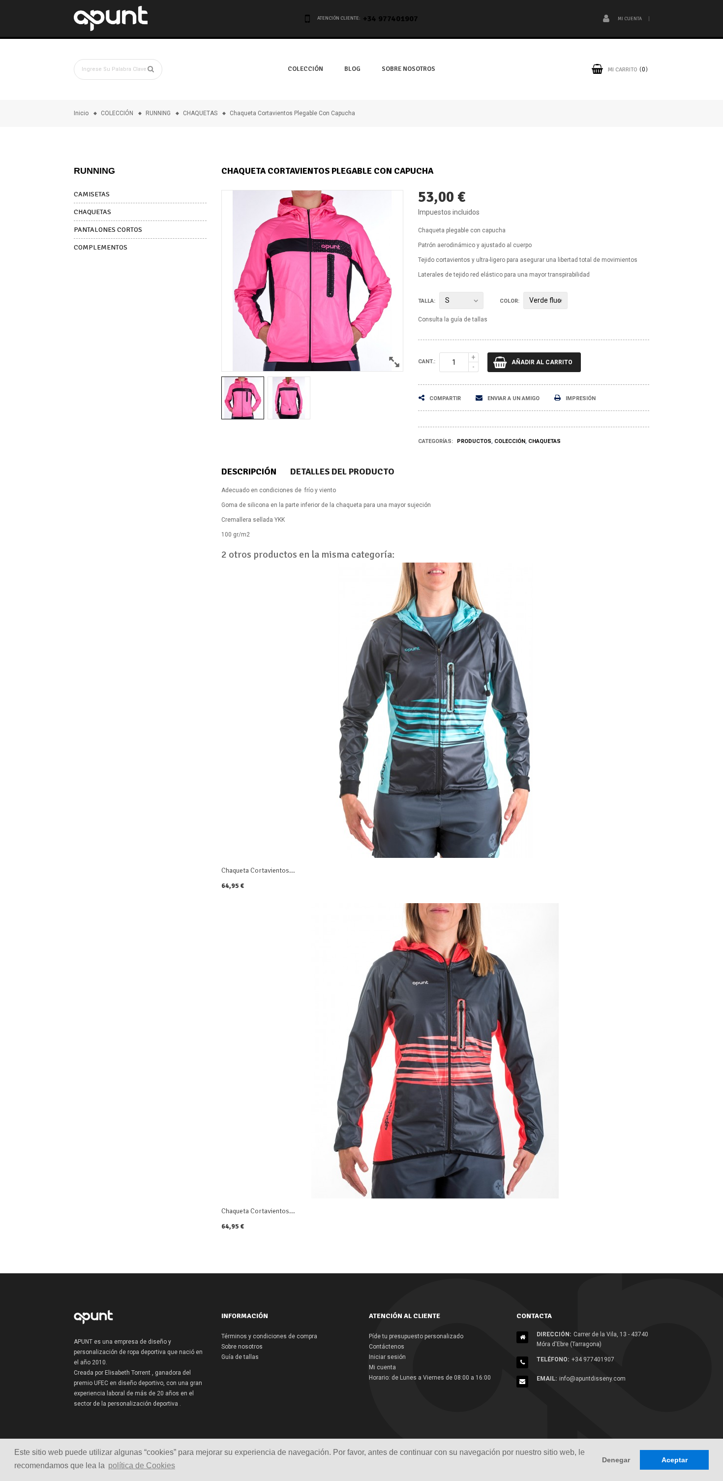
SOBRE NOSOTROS (408, 69)
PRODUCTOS (474, 441)
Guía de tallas (240, 1357)
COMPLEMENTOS (100, 247)
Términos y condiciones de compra (269, 1336)
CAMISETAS (92, 194)
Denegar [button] (616, 1460)
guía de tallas (469, 319)
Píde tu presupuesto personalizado (416, 1336)
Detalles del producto (342, 471)
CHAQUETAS (92, 212)
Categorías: (435, 441)
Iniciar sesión (387, 1357)
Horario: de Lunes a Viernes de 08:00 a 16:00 (430, 1377)
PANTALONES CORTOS (108, 229)
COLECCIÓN (305, 69)
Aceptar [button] (675, 1460)
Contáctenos (386, 1346)
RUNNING (94, 171)
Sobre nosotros (242, 1346)
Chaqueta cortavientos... (258, 870)
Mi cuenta (382, 1367)
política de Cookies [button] (141, 1465)
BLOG (352, 69)
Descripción (248, 471)
